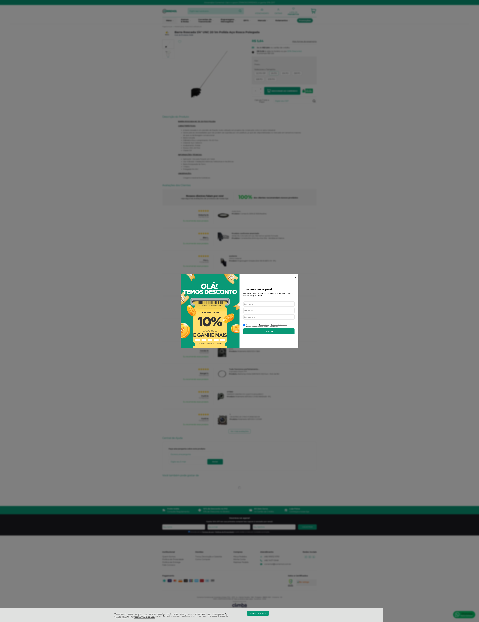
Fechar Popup (295, 277)
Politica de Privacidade (279, 325)
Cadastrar (269, 331)
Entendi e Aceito (258, 613)
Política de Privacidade (144, 618)
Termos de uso (264, 325)
